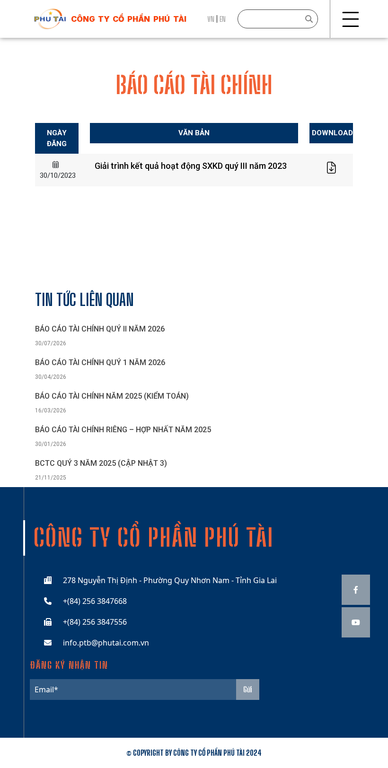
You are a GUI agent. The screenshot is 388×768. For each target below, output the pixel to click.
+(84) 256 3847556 (95, 622)
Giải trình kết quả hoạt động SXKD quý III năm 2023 (191, 166)
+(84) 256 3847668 (95, 601)
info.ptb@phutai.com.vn (106, 642)
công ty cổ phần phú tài (128, 19)
